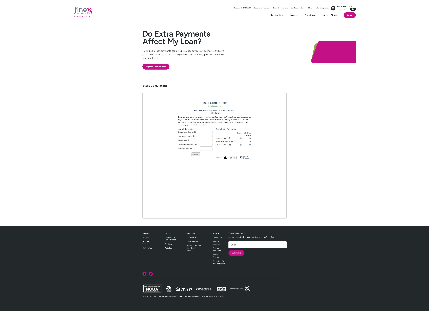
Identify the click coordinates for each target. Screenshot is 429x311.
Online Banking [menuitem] (192, 241)
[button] (277, 15)
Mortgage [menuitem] (169, 244)
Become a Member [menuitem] (262, 8)
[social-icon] (144, 274)
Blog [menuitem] (310, 8)
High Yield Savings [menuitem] (146, 242)
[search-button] (333, 8)
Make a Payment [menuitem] (322, 8)
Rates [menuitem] (303, 8)
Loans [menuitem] (168, 234)
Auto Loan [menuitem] (169, 248)
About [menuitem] (216, 234)
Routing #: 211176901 (206, 296)
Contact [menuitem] (294, 8)
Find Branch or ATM (344, 6)
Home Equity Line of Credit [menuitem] (170, 238)
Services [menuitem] (191, 234)
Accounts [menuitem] (146, 234)
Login (349, 15)
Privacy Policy (182, 296)
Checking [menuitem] (145, 237)
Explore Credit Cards (156, 67)
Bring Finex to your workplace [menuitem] (219, 262)
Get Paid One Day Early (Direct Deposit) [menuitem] (194, 248)
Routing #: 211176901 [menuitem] (242, 8)
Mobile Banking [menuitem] (192, 237)
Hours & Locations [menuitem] (280, 8)
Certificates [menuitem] (147, 248)
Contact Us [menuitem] (217, 237)
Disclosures (192, 296)
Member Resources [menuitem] (217, 249)
